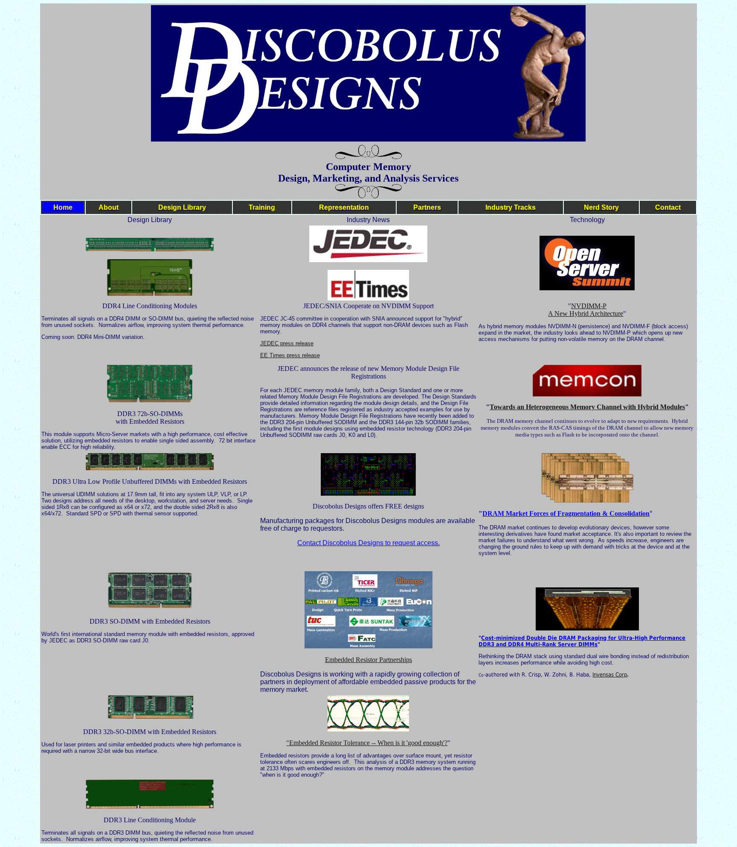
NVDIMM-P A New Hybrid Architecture (585, 309)
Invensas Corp (609, 674)
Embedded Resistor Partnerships (368, 659)
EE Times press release (290, 355)
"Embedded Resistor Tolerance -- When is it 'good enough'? (366, 742)
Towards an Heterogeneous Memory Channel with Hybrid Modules (587, 406)
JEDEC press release (286, 343)
